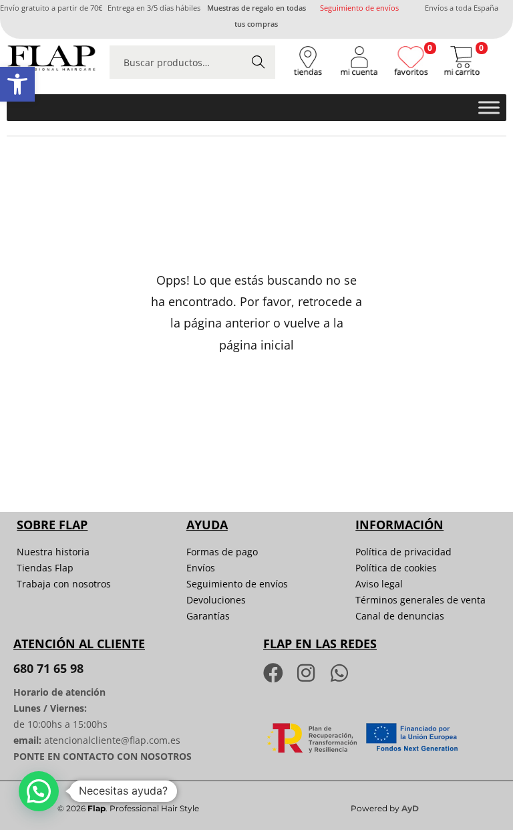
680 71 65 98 (48, 668)
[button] (17, 84)
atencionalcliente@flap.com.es (112, 740)
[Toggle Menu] (489, 108)
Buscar (258, 61)
